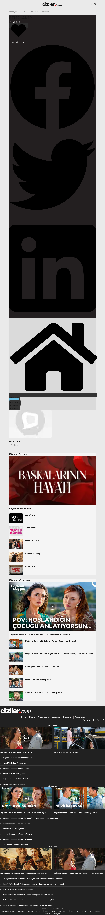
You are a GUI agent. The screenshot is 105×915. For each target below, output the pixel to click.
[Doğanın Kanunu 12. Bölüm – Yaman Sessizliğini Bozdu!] (16, 644)
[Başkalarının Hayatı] (52, 480)
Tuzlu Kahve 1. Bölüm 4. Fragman (15, 845)
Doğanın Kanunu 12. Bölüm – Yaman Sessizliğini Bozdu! (50, 641)
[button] (52, 87)
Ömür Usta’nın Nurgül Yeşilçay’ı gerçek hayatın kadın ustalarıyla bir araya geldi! (33, 884)
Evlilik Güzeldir (32, 540)
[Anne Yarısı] (16, 518)
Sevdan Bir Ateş (32, 553)
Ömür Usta (30, 566)
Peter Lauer (20, 17)
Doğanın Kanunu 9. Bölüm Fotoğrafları (17, 779)
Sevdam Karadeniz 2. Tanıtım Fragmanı (43, 692)
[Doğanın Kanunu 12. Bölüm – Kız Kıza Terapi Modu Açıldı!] (52, 606)
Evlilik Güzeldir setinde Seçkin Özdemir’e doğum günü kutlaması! (28, 895)
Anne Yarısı (30, 515)
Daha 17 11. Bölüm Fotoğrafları (14, 773)
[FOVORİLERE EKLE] (18, 25)
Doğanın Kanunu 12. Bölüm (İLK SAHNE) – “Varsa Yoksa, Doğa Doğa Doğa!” (59, 654)
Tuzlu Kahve (30, 528)
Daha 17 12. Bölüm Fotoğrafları (14, 763)
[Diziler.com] (52, 4)
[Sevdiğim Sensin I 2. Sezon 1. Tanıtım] (16, 670)
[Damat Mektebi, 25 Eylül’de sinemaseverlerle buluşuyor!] (26, 859)
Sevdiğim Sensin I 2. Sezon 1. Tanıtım (42, 666)
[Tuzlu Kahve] (16, 531)
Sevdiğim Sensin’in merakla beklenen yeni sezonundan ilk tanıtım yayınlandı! (33, 879)
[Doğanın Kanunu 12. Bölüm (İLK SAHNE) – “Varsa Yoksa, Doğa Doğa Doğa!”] (16, 657)
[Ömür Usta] (16, 570)
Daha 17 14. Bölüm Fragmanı (38, 679)
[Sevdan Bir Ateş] (16, 557)
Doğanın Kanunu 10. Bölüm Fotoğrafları (18, 768)
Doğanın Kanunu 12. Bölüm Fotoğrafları (16, 752)
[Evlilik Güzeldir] (16, 544)
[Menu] (10, 4)
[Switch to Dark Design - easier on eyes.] (90, 4)
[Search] (94, 4)
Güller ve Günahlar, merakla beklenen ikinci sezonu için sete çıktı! (28, 900)
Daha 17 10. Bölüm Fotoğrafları (14, 784)
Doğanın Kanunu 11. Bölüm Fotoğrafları (17, 758)
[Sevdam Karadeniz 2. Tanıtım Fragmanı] (16, 696)
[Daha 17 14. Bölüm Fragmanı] (16, 683)
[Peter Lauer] (30, 424)
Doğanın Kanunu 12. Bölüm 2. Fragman (17, 839)
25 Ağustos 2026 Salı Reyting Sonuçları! (18, 889)
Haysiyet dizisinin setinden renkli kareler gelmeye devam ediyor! (28, 905)
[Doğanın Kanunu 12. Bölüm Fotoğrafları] (26, 738)
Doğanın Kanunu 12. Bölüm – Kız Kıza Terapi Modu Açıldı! (39, 634)
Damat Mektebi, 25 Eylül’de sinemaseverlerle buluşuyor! (23, 873)
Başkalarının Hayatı (20, 508)
